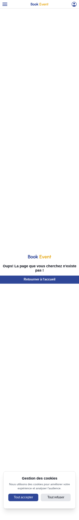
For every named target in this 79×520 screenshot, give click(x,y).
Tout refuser (55, 497)
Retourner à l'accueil (39, 279)
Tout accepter (23, 497)
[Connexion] (74, 4)
